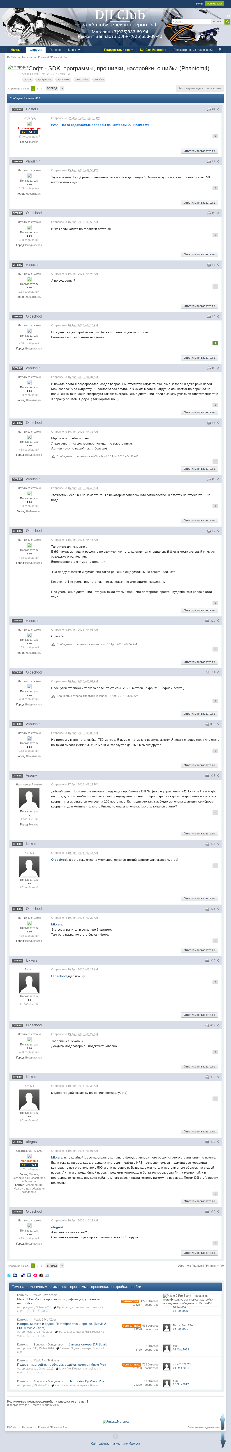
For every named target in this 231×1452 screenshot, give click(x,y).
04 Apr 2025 (180, 1310)
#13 (213, 775)
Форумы (36, 49)
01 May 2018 (181, 1349)
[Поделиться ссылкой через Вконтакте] (29, 1275)
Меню (72, 49)
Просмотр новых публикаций (193, 49)
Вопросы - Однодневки (48, 1344)
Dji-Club (11, 1427)
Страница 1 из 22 (18, 88)
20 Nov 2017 (181, 1384)
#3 (214, 213)
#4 (214, 264)
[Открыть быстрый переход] (220, 50)
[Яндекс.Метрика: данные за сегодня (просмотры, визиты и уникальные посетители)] (116, 1421)
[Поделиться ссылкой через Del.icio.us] (23, 1275)
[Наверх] (115, 1436)
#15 (213, 908)
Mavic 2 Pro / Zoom (45, 1295)
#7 (214, 422)
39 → (45, 1372)
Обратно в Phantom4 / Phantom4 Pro (201, 1265)
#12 (213, 724)
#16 (213, 960)
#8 (214, 479)
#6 (214, 368)
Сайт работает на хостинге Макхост (115, 1443)
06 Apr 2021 (180, 1328)
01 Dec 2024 (181, 1368)
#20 (213, 1211)
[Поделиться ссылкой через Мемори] (35, 1275)
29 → (45, 1335)
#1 (214, 109)
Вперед (52, 88)
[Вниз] (223, 1439)
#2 (214, 161)
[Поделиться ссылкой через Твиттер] (9, 1275)
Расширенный (228, 16)
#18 (213, 1076)
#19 (213, 1141)
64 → (45, 1311)
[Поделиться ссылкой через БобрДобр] (41, 1275)
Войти (199, 3)
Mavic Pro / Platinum (46, 1360)
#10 (213, 620)
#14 (213, 843)
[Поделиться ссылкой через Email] (47, 1275)
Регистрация (214, 3)
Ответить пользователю (199, 151)
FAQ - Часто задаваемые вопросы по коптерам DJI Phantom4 (100, 125)
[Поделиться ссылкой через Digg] (15, 1275)
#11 (213, 672)
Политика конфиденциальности (206, 1427)
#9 (214, 530)
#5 (214, 316)
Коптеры (22, 1295)
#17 (213, 1025)
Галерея (55, 49)
